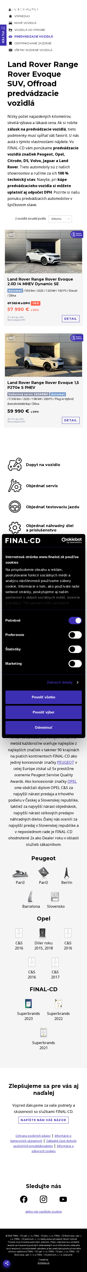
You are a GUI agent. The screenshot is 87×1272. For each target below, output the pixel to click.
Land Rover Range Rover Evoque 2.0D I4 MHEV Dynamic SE (40, 281)
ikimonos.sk (43, 1263)
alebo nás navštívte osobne (43, 1212)
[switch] (75, 635)
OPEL (72, 781)
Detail (70, 318)
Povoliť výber (44, 712)
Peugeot (43, 858)
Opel (43, 918)
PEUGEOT (65, 762)
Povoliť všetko (43, 697)
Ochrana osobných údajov (33, 1136)
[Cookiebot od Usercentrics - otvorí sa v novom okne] (62, 540)
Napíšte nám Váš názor (43, 1120)
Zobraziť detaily (60, 682)
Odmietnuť (43, 727)
